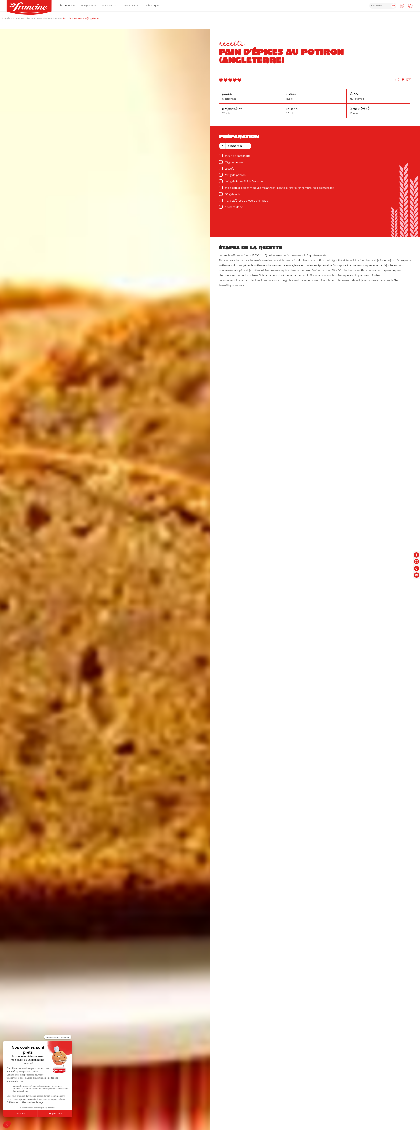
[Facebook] (403, 80)
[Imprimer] (397, 80)
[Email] (409, 80)
